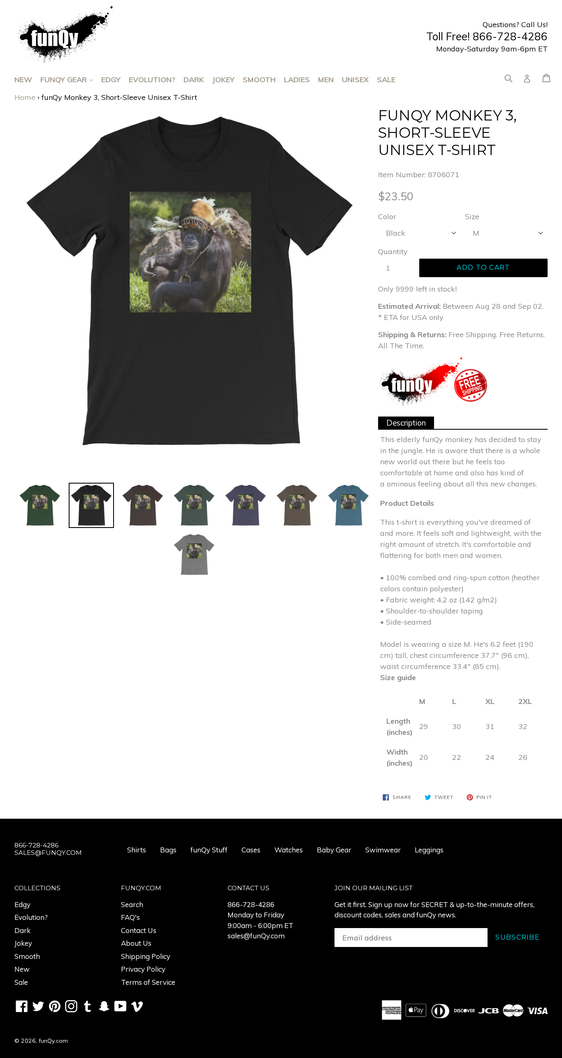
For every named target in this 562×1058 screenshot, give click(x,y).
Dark (193, 79)
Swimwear (383, 849)
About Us (136, 943)
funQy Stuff (209, 849)
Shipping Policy (145, 956)
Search (132, 904)
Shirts (136, 849)
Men (326, 79)
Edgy (111, 79)
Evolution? (152, 79)
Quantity (393, 251)
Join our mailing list (373, 888)
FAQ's (130, 917)
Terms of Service (148, 982)
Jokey (223, 79)
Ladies (297, 79)
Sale (386, 79)
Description (406, 423)
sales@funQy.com (256, 935)
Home (24, 97)
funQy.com (53, 1040)
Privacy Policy (143, 969)
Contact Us (138, 930)
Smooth (259, 79)
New (23, 79)
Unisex (355, 79)
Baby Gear (334, 849)
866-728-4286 (251, 904)
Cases (251, 849)
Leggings (429, 849)
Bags (168, 849)
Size (472, 216)
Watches (288, 849)
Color (387, 216)
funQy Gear (70, 79)
